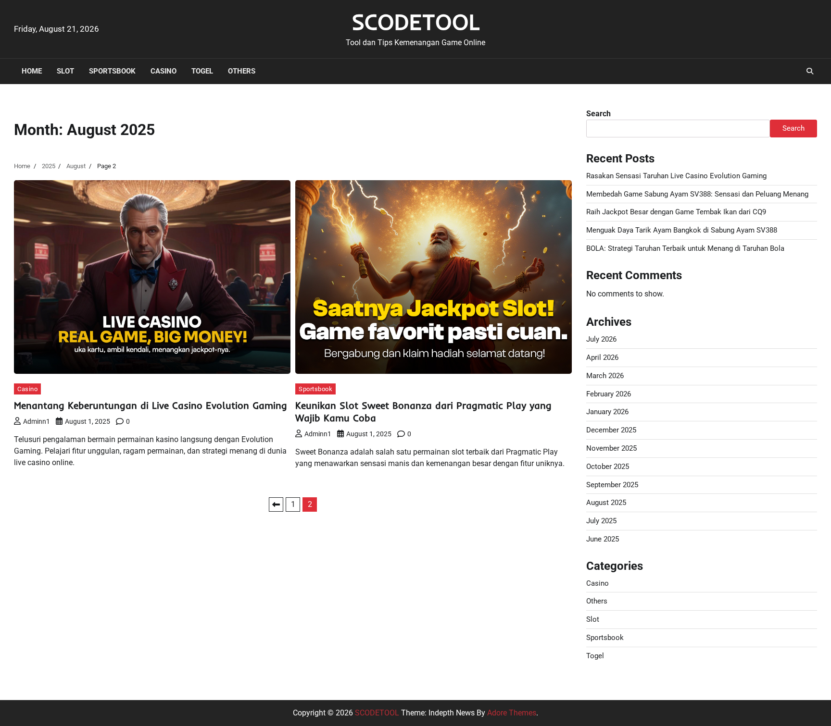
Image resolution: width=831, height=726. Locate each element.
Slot (65, 71)
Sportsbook (112, 71)
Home (32, 71)
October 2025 (607, 466)
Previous (276, 504)
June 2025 (602, 539)
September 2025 (612, 484)
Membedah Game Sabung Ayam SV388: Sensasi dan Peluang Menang (697, 194)
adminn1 (36, 421)
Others (241, 71)
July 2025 (601, 521)
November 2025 (611, 448)
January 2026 (607, 411)
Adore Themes (511, 712)
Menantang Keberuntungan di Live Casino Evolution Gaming (150, 405)
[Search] (810, 71)
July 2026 (601, 339)
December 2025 (611, 430)
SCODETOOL (416, 22)
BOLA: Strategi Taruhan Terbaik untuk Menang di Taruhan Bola (685, 248)
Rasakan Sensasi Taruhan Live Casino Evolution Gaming (676, 176)
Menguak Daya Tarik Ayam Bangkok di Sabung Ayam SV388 (681, 230)
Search (598, 113)
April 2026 (602, 357)
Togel (202, 71)
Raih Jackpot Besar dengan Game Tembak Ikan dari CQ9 (676, 212)
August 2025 (606, 502)
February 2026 (608, 394)
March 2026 (605, 375)
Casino (163, 71)
